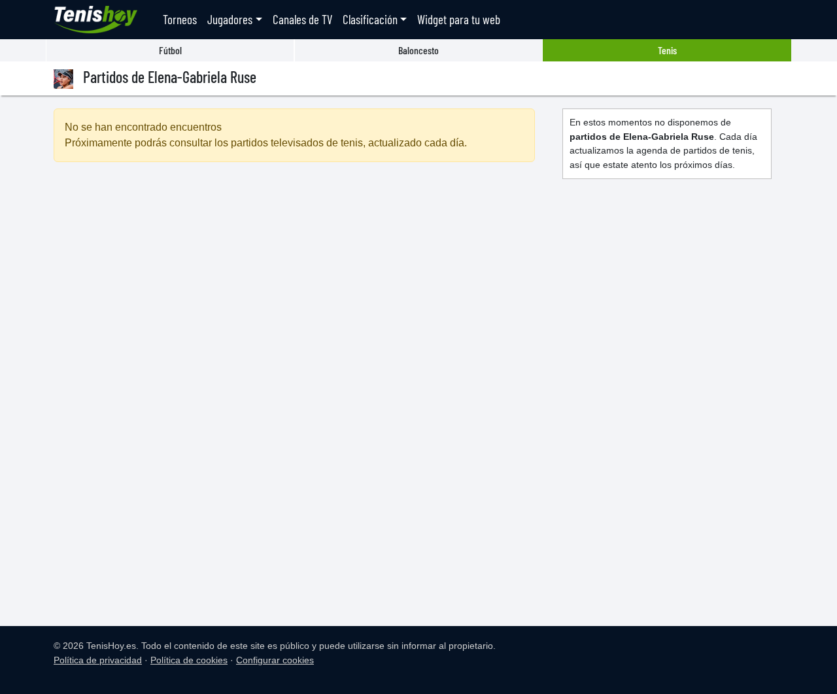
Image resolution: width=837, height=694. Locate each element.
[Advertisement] (294, 284)
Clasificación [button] (370, 19)
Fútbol (170, 50)
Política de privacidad (98, 660)
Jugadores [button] (229, 19)
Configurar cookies (275, 660)
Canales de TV (302, 19)
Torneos (180, 19)
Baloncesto (418, 50)
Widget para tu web (458, 19)
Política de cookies (189, 660)
